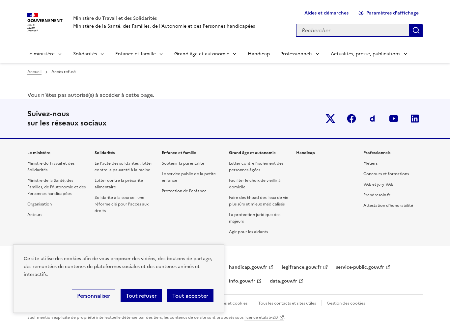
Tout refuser (141, 296)
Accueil (34, 72)
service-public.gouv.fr (360, 267)
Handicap (259, 53)
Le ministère (41, 53)
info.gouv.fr (242, 281)
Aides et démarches (326, 13)
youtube (394, 118)
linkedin (415, 118)
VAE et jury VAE (378, 184)
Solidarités (85, 53)
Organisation (39, 204)
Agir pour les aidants (248, 232)
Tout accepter (190, 296)
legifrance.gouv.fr (302, 267)
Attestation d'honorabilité (388, 205)
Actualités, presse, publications (365, 53)
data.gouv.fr (283, 281)
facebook (351, 118)
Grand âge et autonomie (201, 53)
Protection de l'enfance (184, 191)
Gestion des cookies (346, 303)
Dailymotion (372, 118)
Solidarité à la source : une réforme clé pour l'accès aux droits (122, 204)
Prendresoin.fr (376, 195)
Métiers (370, 163)
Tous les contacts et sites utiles (287, 303)
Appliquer (416, 30)
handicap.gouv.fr (248, 267)
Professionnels (296, 53)
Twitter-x (330, 118)
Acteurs (34, 215)
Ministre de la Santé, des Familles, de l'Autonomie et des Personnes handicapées (56, 187)
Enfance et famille (135, 53)
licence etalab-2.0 (261, 317)
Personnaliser (93, 296)
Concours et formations (386, 174)
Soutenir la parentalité (183, 163)
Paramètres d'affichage (392, 13)
